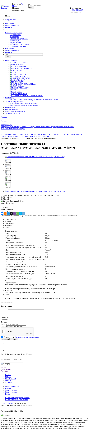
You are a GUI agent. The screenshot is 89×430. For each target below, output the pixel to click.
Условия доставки (11, 392)
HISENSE (45, 134)
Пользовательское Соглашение (16, 400)
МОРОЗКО (16, 136)
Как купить (9, 23)
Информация (6, 369)
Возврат (8, 394)
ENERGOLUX (26, 134)
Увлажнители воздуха (18, 46)
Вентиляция (14, 37)
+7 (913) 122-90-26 (76, 10)
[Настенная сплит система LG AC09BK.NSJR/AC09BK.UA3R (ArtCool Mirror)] (35, 157)
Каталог (4, 367)
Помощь (8, 388)
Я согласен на (21, 337)
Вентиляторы (15, 41)
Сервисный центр (12, 25)
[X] (11, 213)
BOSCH (11, 134)
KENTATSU (60, 134)
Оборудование (10, 19)
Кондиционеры (15, 35)
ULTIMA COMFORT (41, 136)
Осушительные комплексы (19, 44)
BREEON (17, 134)
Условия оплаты (11, 390)
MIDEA (74, 134)
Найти (8, 57)
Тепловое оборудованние (19, 39)
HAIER (35, 134)
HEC (39, 134)
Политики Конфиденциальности (17, 398)
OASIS (23, 136)
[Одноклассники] (5, 213)
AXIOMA (4, 134)
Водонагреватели (16, 42)
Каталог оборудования (13, 33)
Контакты (8, 27)
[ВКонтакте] (2, 213)
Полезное (4, 371)
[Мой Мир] (8, 213)
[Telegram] (23, 213)
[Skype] (20, 213)
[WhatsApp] (17, 213)
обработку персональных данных (26, 337)
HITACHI (52, 134)
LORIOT (68, 134)
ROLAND (30, 136)
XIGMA (9, 136)
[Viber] (14, 213)
